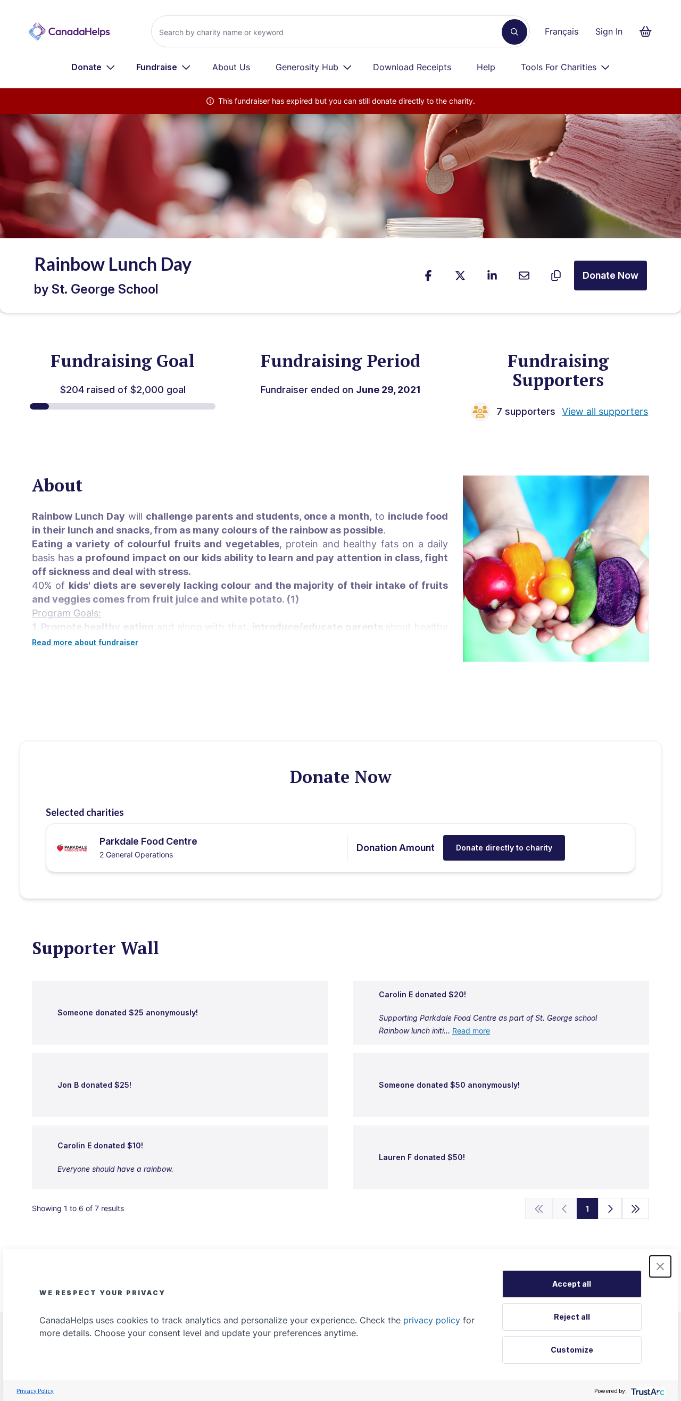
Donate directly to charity (504, 847)
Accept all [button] (571, 1283)
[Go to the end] (636, 1208)
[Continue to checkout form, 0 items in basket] (648, 31)
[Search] (514, 32)
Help (486, 67)
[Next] (610, 1208)
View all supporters (605, 411)
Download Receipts (412, 67)
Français (561, 31)
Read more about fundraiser (85, 642)
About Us (231, 67)
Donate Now (610, 275)
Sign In (608, 31)
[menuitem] (93, 67)
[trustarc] (647, 1390)
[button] (660, 1266)
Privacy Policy (35, 1391)
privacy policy (431, 1320)
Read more (471, 1030)
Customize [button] (572, 1349)
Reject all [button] (572, 1316)
